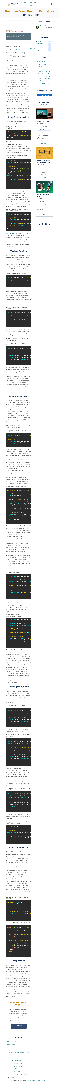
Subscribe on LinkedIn (44, 95)
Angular (30, 50)
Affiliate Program (18, 1066)
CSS (42, 64)
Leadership (41, 71)
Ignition (50, 66)
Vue (51, 83)
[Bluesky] (39, 224)
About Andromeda (16, 1060)
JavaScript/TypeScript (46, 69)
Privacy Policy (18, 1071)
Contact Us (14, 1077)
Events (49, 64)
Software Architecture (44, 81)
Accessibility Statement (20, 1074)
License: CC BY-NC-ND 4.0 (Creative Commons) (18, 1052)
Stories (39, 48)
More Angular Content (19, 1026)
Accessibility (31, 48)
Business (40, 41)
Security (41, 76)
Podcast (40, 74)
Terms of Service (15, 1069)
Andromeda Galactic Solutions (36, 1080)
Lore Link (47, 71)
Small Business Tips (44, 78)
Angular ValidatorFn (11, 1044)
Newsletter (40, 46)
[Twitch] (46, 224)
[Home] (12, 4)
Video (48, 83)
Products (30, 2)
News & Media (18, 1063)
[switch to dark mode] (52, 4)
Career (45, 64)
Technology (16, 49)
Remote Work (47, 73)
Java (38, 69)
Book (38, 64)
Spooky (38, 83)
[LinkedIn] (42, 224)
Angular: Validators (11, 1041)
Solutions (24, 2)
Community (40, 43)
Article (50, 61)
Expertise (37, 2)
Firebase (39, 66)
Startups (44, 83)
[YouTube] (49, 224)
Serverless (47, 76)
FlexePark (45, 66)
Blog (30, 5)
